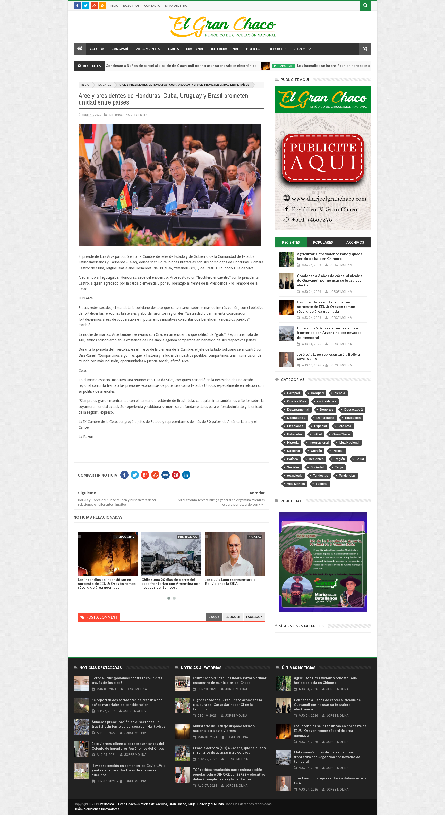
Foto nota (344, 426)
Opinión (316, 451)
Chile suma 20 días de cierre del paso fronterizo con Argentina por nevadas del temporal (107, 583)
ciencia (340, 393)
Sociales (293, 467)
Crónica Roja (296, 401)
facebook (254, 617)
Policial (253, 49)
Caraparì (317, 393)
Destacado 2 (353, 409)
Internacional (225, 49)
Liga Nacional (349, 442)
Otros (300, 49)
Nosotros (131, 5)
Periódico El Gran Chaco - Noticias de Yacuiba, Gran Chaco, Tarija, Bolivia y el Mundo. (162, 804)
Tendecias (320, 475)
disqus (214, 617)
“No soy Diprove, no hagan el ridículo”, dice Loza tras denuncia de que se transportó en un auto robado (233, 585)
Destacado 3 (296, 418)
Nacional (195, 49)
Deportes (277, 49)
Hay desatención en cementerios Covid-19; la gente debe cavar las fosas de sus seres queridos (128, 770)
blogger (233, 617)
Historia (293, 442)
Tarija (173, 49)
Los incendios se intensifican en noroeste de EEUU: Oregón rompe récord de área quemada (328, 65)
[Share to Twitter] (88, 571)
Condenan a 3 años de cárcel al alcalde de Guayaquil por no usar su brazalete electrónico (134, 65)
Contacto (152, 5)
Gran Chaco (341, 434)
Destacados (325, 418)
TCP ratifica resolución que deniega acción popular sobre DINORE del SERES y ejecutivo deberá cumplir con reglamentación (229, 774)
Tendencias (347, 475)
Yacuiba (97, 49)
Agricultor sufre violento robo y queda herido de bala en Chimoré (330, 256)
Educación (353, 418)
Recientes (104, 84)
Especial (320, 426)
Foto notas (295, 434)
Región (340, 459)
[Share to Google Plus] (94, 571)
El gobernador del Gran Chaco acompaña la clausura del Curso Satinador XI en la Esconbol (227, 704)
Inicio (114, 5)
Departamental (298, 409)
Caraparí (120, 49)
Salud (360, 459)
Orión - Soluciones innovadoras (96, 809)
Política (292, 459)
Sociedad (317, 467)
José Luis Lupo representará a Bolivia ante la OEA (166, 581)
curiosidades (326, 401)
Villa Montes (147, 49)
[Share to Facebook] (82, 571)
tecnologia (294, 475)
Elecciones (295, 426)
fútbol (317, 434)
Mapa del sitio (176, 5)
